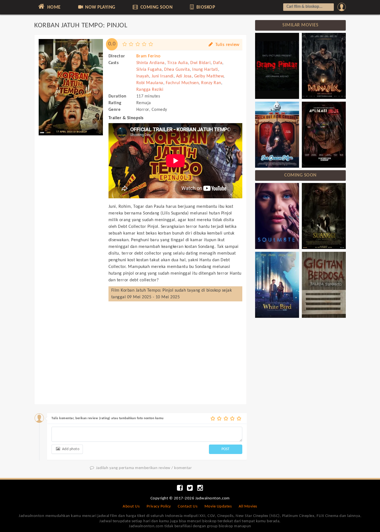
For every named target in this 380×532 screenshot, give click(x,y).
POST (225, 449)
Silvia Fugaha (149, 69)
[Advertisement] (71, 222)
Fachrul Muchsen (182, 83)
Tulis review (227, 44)
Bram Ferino (148, 56)
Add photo (70, 449)
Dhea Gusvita (177, 69)
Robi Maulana (149, 83)
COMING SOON (155, 7)
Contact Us (188, 506)
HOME (53, 7)
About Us (131, 506)
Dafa (217, 63)
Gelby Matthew (209, 76)
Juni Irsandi (163, 76)
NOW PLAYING (99, 7)
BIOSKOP (205, 7)
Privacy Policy (159, 506)
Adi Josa (184, 76)
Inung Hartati (205, 69)
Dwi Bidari (200, 63)
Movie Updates (218, 506)
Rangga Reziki (150, 89)
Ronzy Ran (211, 83)
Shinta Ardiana (150, 63)
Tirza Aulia (177, 63)
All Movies (248, 506)
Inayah (142, 76)
